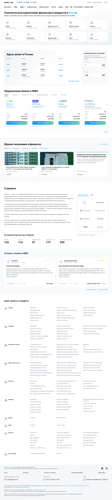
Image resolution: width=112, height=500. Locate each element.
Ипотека (53, 7)
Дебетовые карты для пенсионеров (92, 362)
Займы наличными (35, 310)
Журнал (89, 2)
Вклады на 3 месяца (35, 409)
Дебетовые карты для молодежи (39, 365)
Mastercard (86, 344)
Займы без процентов (89, 307)
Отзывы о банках (91, 289)
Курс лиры (59, 442)
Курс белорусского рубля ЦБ (91, 432)
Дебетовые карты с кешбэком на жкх (67, 365)
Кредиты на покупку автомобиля (39, 336)
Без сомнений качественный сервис (71, 266)
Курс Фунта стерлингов (63, 432)
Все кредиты (33, 326)
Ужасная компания (12, 266)
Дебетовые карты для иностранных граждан (69, 372)
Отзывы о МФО (103, 289)
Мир (84, 347)
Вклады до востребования (64, 407)
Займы (15, 7)
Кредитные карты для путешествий (66, 349)
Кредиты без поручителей (64, 326)
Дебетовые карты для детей (64, 370)
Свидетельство (7, 491)
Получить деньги (17, 123)
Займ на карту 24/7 (90, 106)
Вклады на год (87, 408)
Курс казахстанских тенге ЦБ (64, 445)
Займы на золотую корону (64, 315)
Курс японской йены (88, 445)
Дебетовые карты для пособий (91, 367)
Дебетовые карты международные (66, 367)
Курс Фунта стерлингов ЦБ (37, 447)
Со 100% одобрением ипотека (38, 386)
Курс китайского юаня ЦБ (64, 435)
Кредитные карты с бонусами (65, 347)
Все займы (33, 307)
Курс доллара (33, 440)
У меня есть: (87, 62)
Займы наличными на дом (37, 315)
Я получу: (86, 72)
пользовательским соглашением (21, 487)
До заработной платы (38, 106)
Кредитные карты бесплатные (38, 352)
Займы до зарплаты (62, 307)
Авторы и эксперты (50, 472)
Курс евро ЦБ (33, 442)
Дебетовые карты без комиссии (38, 370)
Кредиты (22, 7)
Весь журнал (104, 144)
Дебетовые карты (44, 7)
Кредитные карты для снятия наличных (67, 352)
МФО (71, 7)
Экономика (15, 148)
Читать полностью (11, 276)
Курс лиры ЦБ (60, 440)
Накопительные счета (89, 411)
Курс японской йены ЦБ (89, 442)
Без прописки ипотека (63, 383)
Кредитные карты (32, 7)
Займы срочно (60, 312)
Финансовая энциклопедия (37, 453)
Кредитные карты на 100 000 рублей (93, 352)
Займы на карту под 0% (89, 312)
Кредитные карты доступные (64, 357)
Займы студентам (88, 315)
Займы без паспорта (62, 320)
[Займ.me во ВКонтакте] (107, 468)
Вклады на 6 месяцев (62, 402)
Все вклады (33, 399)
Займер (61, 104)
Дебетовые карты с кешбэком (38, 375)
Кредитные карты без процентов (39, 357)
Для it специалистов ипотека (91, 386)
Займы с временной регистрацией (66, 317)
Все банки (100, 227)
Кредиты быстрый (62, 338)
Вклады (61, 7)
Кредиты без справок (62, 331)
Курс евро (32, 445)
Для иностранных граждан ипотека (66, 393)
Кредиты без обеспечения (37, 338)
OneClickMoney (90, 104)
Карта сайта (101, 472)
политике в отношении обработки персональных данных (72, 485)
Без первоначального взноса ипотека (40, 393)
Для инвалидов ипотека (89, 381)
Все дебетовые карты (36, 362)
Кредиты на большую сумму (64, 336)
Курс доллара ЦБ (34, 437)
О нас (5, 472)
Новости (6, 148)
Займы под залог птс (35, 317)
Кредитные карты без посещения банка (41, 354)
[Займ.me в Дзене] (102, 468)
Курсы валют (7, 7)
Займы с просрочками (89, 310)
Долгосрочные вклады (63, 409)
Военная (32, 383)
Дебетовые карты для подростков (92, 365)
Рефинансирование (35, 333)
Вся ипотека (33, 381)
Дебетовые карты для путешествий (92, 370)
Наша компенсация (77, 472)
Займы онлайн (34, 312)
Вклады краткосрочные (89, 403)
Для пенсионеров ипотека (64, 388)
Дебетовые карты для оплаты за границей (68, 375)
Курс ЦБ (61, 58)
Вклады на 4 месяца (35, 412)
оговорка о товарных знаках (39, 489)
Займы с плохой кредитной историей (66, 310)
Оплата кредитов (78, 7)
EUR (24, 2)
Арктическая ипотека (36, 388)
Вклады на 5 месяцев (62, 399)
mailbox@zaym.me (12, 479)
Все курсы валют (74, 81)
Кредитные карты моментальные (92, 349)
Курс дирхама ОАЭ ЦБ (89, 437)
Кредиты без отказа (35, 331)
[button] (106, 2)
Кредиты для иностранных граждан (93, 328)
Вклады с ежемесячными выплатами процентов (93, 400)
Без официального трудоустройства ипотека (42, 391)
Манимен (9, 104)
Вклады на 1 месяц (35, 404)
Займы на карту (34, 320)
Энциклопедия (97, 2)
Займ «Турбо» (10, 106)
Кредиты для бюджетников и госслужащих (94, 326)
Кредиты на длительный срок (91, 333)
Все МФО (32, 425)
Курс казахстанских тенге (64, 447)
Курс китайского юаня (63, 437)
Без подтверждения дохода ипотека (66, 381)
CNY (31, 2)
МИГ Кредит (36, 104)
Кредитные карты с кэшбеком (38, 347)
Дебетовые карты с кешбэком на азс (67, 362)
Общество (25, 148)
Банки (67, 7)
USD (17, 2)
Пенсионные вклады (35, 402)
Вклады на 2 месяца (35, 407)
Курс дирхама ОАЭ (88, 440)
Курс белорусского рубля (90, 435)
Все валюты (33, 432)
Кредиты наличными (35, 328)
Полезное (34, 148)
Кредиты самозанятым (89, 331)
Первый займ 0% (62, 106)
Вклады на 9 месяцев (62, 404)
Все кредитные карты (36, 344)
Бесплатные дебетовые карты (38, 367)
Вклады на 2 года (88, 406)
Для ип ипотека (87, 383)
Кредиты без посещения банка (65, 328)
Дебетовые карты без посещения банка (41, 372)
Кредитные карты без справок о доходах (68, 344)
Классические (34, 349)
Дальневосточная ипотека (64, 386)
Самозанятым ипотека (89, 388)
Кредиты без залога (62, 333)
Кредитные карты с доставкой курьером (68, 354)
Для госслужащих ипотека (64, 391)
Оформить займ (88, 7)
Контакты (26, 472)
